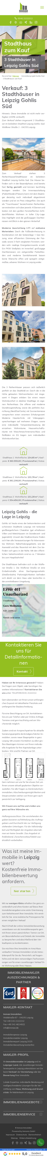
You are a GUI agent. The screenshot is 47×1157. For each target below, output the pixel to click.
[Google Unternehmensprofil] (15, 22)
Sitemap (15, 76)
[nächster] (41, 993)
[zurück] (6, 993)
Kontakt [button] (22, 671)
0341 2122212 (25, 18)
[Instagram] (36, 22)
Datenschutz (21, 1134)
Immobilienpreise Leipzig (15, 1034)
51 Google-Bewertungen (36, 1155)
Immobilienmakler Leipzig (15, 1038)
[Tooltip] (44, 1150)
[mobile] (42, 7)
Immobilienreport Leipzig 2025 (17, 1041)
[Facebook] (10, 22)
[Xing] (26, 22)
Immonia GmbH (29, 1131)
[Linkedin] (31, 22)
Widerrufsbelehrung (27, 1138)
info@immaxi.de (11, 1027)
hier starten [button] (22, 891)
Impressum (10, 1134)
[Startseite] (23, 7)
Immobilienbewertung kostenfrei (18, 1045)
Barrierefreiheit (35, 1134)
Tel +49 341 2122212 (13, 1021)
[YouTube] (20, 22)
